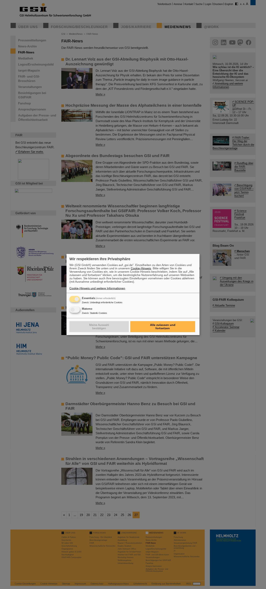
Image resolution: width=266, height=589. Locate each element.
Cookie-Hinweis (141, 268)
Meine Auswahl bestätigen (99, 326)
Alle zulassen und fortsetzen (162, 326)
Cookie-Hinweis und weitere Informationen (97, 288)
